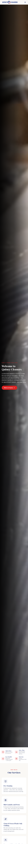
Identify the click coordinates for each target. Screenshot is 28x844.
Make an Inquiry (8, 387)
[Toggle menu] (25, 2)
